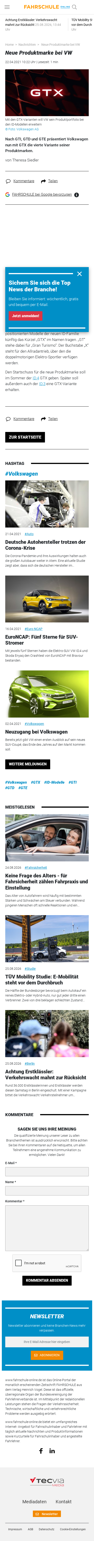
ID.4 (36, 378)
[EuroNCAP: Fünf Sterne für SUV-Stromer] (47, 599)
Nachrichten (27, 44)
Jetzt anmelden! (25, 316)
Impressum (15, 1529)
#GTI (73, 782)
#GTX (35, 782)
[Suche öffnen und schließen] (73, 7)
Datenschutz (46, 1529)
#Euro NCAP (33, 629)
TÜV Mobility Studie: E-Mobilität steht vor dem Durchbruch (41, 980)
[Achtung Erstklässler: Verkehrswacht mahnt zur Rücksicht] (47, 1033)
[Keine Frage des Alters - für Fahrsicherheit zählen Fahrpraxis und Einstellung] (47, 837)
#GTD (9, 788)
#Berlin (30, 1063)
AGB (30, 1529)
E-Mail (10, 1163)
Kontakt (64, 1501)
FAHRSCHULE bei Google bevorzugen (42, 194)
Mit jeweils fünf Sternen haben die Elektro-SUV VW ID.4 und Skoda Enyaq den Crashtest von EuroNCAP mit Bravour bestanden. (46, 655)
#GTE (22, 788)
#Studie (30, 968)
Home (9, 44)
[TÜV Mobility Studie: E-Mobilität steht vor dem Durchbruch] (47, 938)
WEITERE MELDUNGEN (28, 764)
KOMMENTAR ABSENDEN (47, 1280)
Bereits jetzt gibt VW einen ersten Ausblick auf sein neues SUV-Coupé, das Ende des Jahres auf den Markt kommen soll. (45, 744)
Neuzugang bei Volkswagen (36, 732)
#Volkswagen (21, 474)
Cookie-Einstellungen (73, 1529)
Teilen (53, 181)
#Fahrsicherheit (36, 867)
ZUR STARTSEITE (25, 437)
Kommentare (23, 181)
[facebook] (41, 1451)
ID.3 (42, 383)
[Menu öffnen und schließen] (8, 7)
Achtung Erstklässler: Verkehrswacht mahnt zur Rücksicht (45, 1074)
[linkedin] (52, 1450)
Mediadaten (34, 1501)
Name (9, 1182)
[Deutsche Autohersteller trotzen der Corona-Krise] (47, 504)
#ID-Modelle (54, 782)
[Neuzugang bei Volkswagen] (47, 694)
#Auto (29, 534)
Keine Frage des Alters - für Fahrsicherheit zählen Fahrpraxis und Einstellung (46, 882)
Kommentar (13, 1201)
